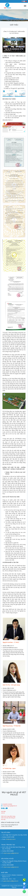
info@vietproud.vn (11, 839)
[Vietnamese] (26, 1)
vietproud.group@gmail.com (10, 805)
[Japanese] (24, 1)
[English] (22, 1)
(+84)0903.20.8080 (7, 804)
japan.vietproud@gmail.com (10, 881)
